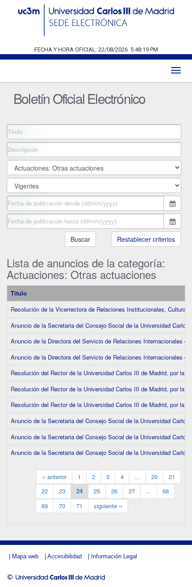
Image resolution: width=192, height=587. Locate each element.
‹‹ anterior (54, 476)
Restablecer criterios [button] (146, 239)
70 (62, 505)
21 (172, 476)
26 (114, 491)
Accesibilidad (64, 556)
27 (132, 491)
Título (19, 293)
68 (166, 491)
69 (45, 505)
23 (62, 491)
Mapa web (25, 556)
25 (97, 491)
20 (154, 476)
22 (45, 491)
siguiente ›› (108, 505)
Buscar (80, 239)
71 (79, 505)
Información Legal (114, 556)
